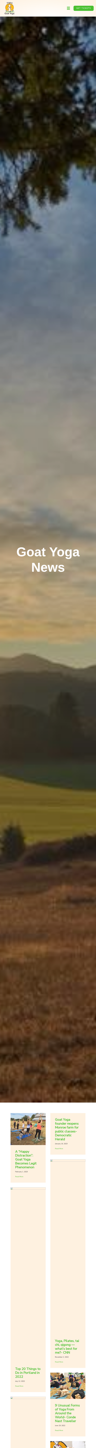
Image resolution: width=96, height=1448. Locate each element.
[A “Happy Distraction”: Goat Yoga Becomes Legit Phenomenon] (28, 1128)
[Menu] (68, 8)
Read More (19, 1176)
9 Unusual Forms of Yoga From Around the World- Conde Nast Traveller (67, 1413)
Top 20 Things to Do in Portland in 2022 (28, 1373)
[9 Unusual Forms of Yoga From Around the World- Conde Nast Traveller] (67, 1385)
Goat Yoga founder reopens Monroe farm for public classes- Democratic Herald (67, 1129)
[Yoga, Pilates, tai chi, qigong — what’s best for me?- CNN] (67, 1246)
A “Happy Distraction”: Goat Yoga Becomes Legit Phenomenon (26, 1159)
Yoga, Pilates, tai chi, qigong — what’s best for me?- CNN (67, 1347)
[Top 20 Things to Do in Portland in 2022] (28, 1274)
